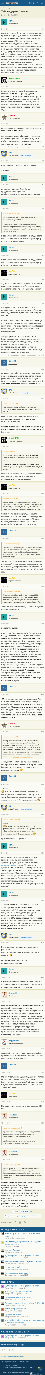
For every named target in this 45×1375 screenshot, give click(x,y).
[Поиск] (41, 3)
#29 (42, 1123)
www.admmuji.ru (8, 865)
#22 (42, 900)
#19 (42, 784)
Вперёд (24, 1211)
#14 (42, 539)
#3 (43, 124)
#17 (42, 695)
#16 (42, 624)
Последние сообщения (13, 1229)
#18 (42, 732)
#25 (42, 1001)
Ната (4, 15)
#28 (42, 1102)
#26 (42, 1049)
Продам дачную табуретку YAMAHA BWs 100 (24, 1303)
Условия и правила (9, 1365)
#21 (42, 853)
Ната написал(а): (9, 403)
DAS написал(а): (9, 451)
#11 (42, 398)
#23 (42, 943)
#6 (43, 209)
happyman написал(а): (11, 1128)
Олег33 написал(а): (10, 591)
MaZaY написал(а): (10, 544)
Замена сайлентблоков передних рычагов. (24, 1261)
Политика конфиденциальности (14, 1367)
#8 (43, 279)
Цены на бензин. (12, 1250)
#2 (43, 87)
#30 (42, 1160)
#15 (42, 586)
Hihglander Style (9, 1361)
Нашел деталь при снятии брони (19, 1291)
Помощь (32, 1367)
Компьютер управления (15, 1308)
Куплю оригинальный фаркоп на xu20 (22, 1255)
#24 (42, 977)
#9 (43, 303)
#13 (42, 493)
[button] (2, 2)
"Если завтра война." (14, 1267)
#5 (43, 185)
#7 (43, 255)
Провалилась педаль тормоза (18, 1273)
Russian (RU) (24, 1361)
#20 (42, 814)
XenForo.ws (28, 1372)
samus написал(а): (10, 214)
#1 (43, 29)
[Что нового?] (37, 3)
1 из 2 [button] (16, 1211)
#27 (42, 1072)
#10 (42, 369)
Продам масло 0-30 (13, 1314)
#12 (42, 446)
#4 (43, 161)
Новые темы (7, 1281)
